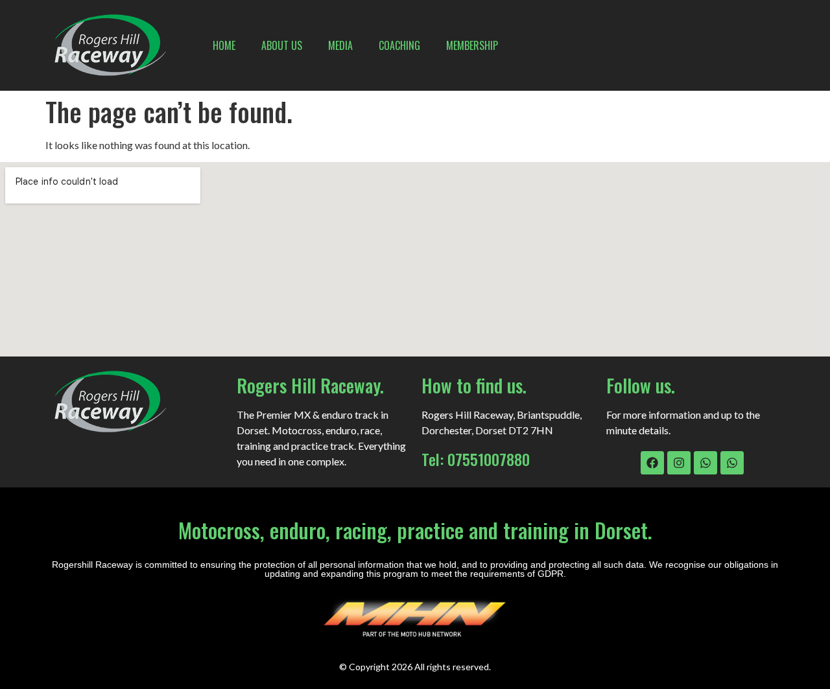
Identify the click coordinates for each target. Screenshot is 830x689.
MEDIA (340, 45)
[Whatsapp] (705, 462)
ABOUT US (281, 45)
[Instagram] (679, 462)
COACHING (399, 45)
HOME (224, 45)
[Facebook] (652, 462)
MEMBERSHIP (472, 45)
